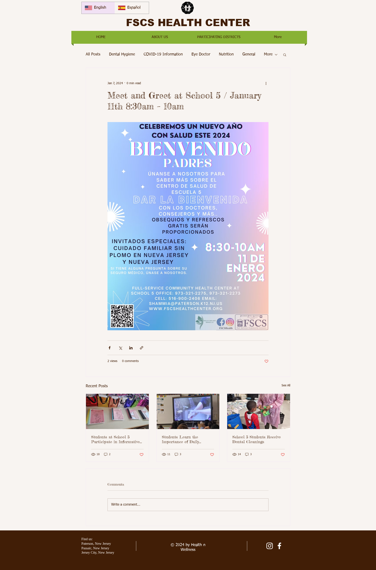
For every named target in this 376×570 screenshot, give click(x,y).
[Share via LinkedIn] (131, 348)
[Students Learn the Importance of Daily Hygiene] (188, 411)
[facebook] (279, 546)
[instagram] (269, 546)
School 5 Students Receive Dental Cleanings (256, 439)
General (248, 54)
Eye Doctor (200, 54)
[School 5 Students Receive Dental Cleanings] (258, 411)
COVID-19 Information (163, 54)
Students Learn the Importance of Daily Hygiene (180, 439)
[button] (159, 37)
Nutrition (226, 54)
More (268, 54)
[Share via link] (141, 348)
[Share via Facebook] (109, 348)
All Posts (93, 54)
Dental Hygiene (122, 54)
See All (286, 385)
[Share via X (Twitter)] (120, 348)
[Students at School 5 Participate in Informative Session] (117, 411)
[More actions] (266, 83)
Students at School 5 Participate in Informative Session (115, 439)
